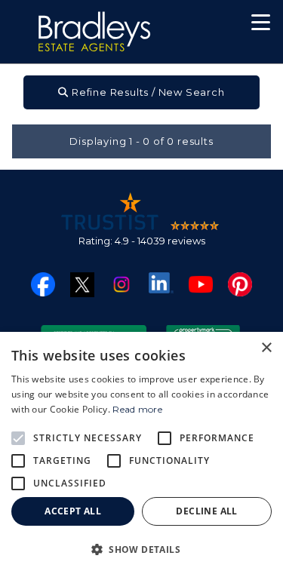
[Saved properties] (212, 26)
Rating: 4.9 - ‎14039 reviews (141, 241)
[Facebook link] (43, 283)
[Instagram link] (121, 283)
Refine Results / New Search (146, 92)
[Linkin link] (161, 282)
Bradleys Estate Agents (94, 31)
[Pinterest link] (240, 283)
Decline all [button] (206, 511)
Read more (137, 409)
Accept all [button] (73, 511)
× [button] (266, 348)
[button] (261, 24)
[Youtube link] (201, 283)
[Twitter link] (82, 284)
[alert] (141, 453)
